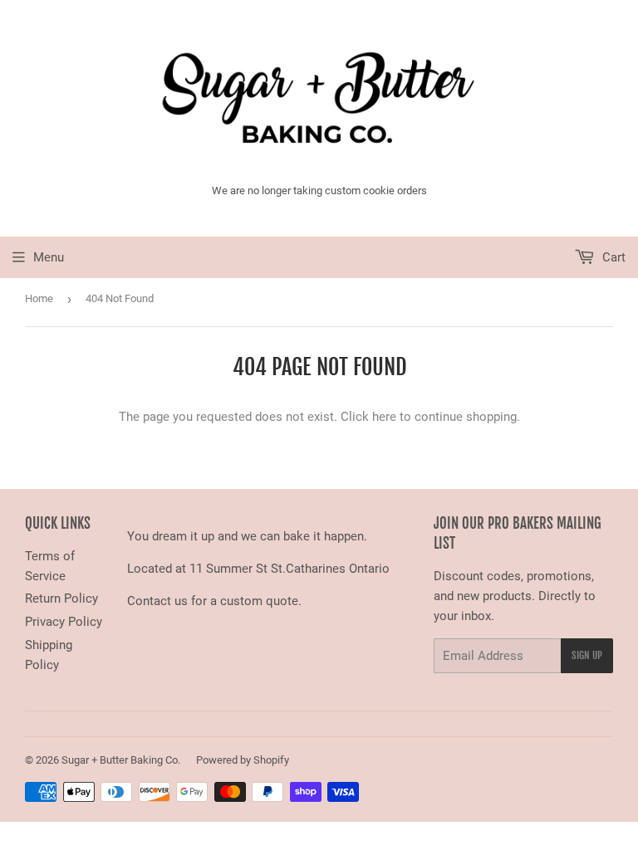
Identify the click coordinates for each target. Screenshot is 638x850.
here (384, 416)
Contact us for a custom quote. (214, 601)
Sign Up (587, 655)
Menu (48, 257)
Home (39, 298)
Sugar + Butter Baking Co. (120, 760)
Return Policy (61, 598)
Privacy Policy (63, 621)
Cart (612, 257)
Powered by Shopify (242, 760)
